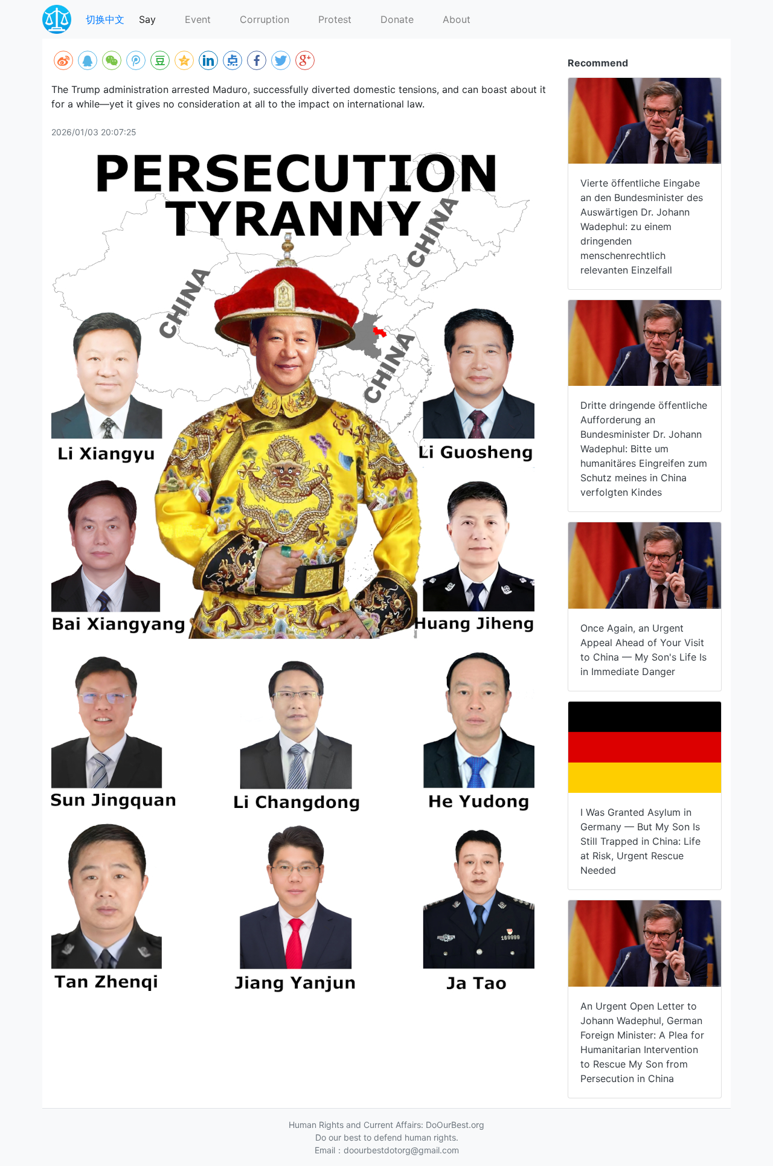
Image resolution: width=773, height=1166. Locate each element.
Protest (334, 19)
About (456, 19)
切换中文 (105, 19)
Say (147, 19)
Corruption (264, 19)
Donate (397, 19)
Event (198, 19)
